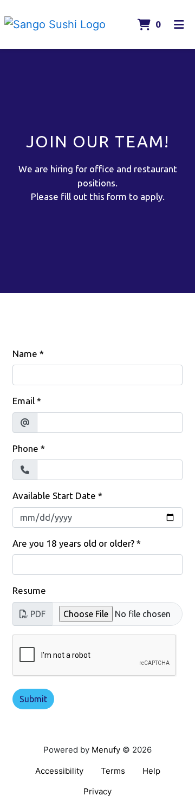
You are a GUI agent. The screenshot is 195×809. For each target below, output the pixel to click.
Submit (33, 699)
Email (23, 401)
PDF (38, 614)
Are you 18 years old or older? (73, 543)
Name (24, 353)
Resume (29, 590)
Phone (25, 448)
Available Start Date (54, 495)
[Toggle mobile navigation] (179, 24)
